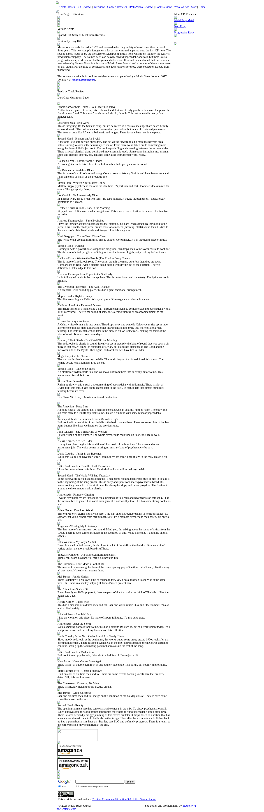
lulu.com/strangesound (83, 80)
